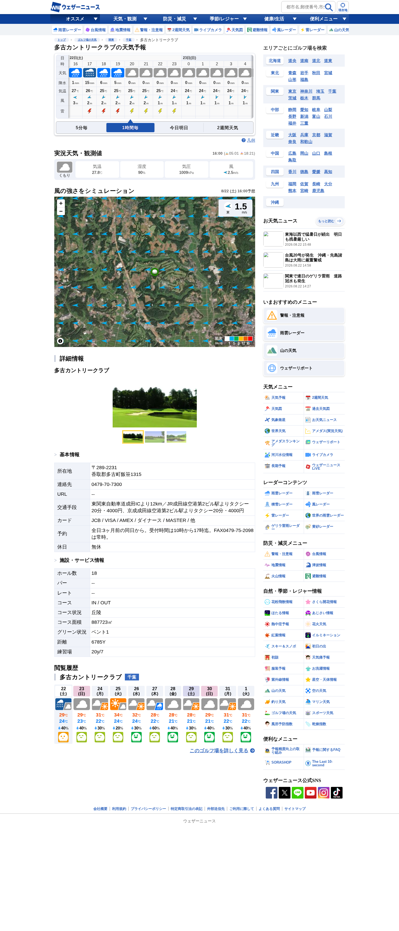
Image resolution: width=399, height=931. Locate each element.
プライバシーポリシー (148, 809)
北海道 (275, 60)
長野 (292, 116)
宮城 (328, 72)
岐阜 (316, 109)
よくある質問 (269, 809)
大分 (328, 183)
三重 (304, 123)
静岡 (292, 109)
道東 (328, 60)
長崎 (316, 183)
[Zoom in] (61, 203)
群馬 (316, 98)
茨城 (292, 98)
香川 (292, 171)
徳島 (304, 171)
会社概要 (100, 809)
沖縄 (275, 202)
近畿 (275, 134)
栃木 (304, 98)
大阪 (292, 134)
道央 (292, 60)
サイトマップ (295, 809)
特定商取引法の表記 (186, 809)
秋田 (316, 72)
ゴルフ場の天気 (87, 39)
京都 (316, 134)
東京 (292, 91)
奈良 (292, 141)
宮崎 (304, 190)
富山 (316, 116)
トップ (62, 39)
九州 (275, 183)
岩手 (304, 72)
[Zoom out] (61, 211)
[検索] (329, 7)
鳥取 (292, 160)
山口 (316, 153)
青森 (292, 72)
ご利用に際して (241, 809)
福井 (292, 123)
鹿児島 (318, 190)
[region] (154, 272)
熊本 (292, 190)
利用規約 (119, 809)
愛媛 (316, 171)
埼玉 (320, 91)
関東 (111, 39)
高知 (328, 171)
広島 (292, 153)
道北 (316, 60)
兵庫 (304, 134)
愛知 (304, 109)
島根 (328, 153)
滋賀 (328, 134)
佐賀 (304, 183)
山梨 (328, 109)
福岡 (292, 183)
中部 (275, 109)
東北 (275, 72)
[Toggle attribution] (60, 341)
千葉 (128, 39)
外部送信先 (216, 809)
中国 (275, 153)
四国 (275, 171)
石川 (328, 116)
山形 (292, 79)
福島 (304, 79)
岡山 (304, 153)
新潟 (304, 116)
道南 (304, 60)
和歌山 (306, 141)
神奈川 (306, 91)
